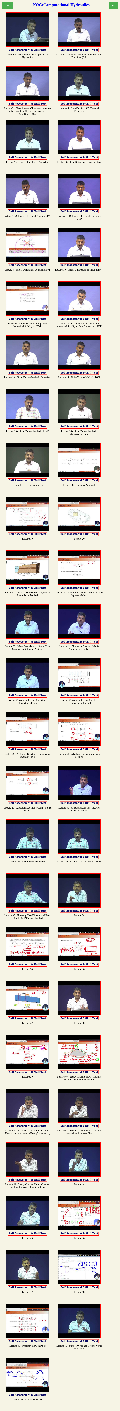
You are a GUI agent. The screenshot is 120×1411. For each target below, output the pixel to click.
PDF (114, 5)
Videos (7, 5)
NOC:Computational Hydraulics (61, 4)
